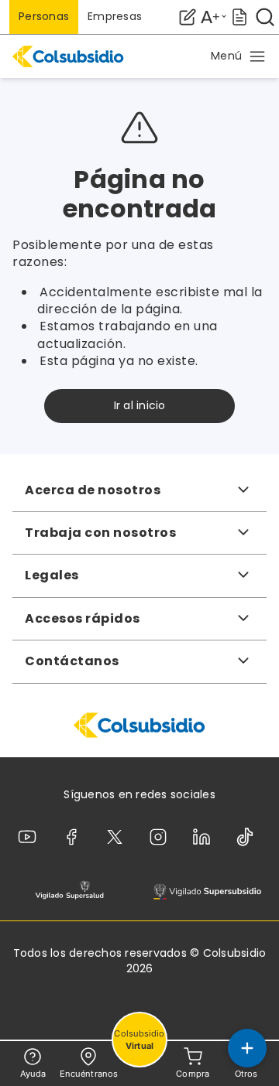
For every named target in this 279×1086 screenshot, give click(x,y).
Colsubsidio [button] (139, 1040)
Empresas (115, 16)
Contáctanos (72, 661)
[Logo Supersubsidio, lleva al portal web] (207, 891)
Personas (44, 16)
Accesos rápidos (82, 618)
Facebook (74, 837)
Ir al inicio (140, 405)
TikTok (248, 837)
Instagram (161, 837)
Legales (52, 575)
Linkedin (204, 837)
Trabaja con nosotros (100, 532)
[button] (238, 56)
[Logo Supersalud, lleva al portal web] (69, 891)
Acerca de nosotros (92, 490)
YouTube (30, 837)
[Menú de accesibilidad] (213, 17)
